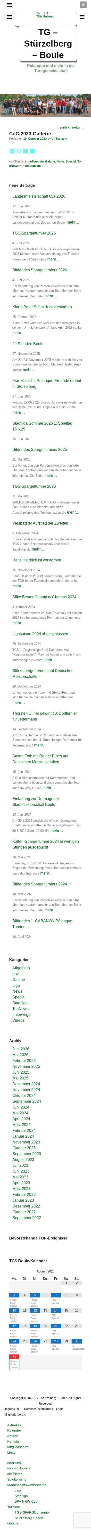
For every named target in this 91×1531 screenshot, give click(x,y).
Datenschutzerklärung (38, 1409)
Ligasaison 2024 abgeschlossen (40, 634)
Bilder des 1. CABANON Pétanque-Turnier (43, 924)
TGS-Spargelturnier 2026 (34, 233)
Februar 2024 (24, 1130)
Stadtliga (20, 1003)
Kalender (14, 1430)
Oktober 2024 (24, 1096)
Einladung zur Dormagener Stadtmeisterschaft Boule (35, 802)
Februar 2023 (24, 1194)
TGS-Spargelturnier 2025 (34, 486)
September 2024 (26, 1101)
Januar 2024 (23, 1136)
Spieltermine (16, 1479)
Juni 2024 (20, 1107)
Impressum (11, 1409)
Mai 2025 (20, 1078)
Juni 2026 (20, 1049)
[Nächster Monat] (77, 1271)
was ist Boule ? (18, 1468)
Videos (18, 1020)
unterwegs (21, 1015)
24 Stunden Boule (27, 344)
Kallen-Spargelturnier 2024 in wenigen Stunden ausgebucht (45, 844)
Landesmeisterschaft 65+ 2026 (38, 196)
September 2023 (26, 1154)
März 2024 (21, 1125)
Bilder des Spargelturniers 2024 (39, 884)
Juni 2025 (20, 1072)
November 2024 (26, 1090)
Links (11, 1452)
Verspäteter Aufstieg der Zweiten (40, 523)
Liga (16, 985)
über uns (14, 1463)
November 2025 (26, 1066)
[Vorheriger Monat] (14, 1271)
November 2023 (26, 1142)
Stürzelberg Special (29, 1518)
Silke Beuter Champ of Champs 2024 (44, 597)
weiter (78, 127)
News (60, 161)
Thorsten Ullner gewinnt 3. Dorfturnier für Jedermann (44, 716)
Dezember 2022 (26, 1206)
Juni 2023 (20, 1171)
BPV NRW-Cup (26, 1501)
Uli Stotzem (59, 138)
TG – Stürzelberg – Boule (48, 43)
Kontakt (13, 1441)
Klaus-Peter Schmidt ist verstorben (42, 307)
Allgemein (37, 161)
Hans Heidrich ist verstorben (36, 560)
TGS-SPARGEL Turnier (32, 1512)
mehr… (73, 222)
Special (71, 161)
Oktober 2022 (24, 1212)
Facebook (45, 82)
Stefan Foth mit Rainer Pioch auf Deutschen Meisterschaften (40, 759)
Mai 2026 (20, 1055)
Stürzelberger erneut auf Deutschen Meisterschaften (43, 674)
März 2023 (21, 1189)
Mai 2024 (20, 1113)
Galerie (50, 161)
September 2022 (26, 1218)
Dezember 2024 (26, 1084)
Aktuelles (14, 1425)
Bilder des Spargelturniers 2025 (39, 449)
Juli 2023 (20, 1165)
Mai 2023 (20, 1177)
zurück (62, 127)
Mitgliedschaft (17, 1447)
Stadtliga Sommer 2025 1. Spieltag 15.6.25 (42, 426)
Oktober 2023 (24, 1148)
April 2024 (21, 1119)
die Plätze (14, 1474)
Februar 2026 (24, 1061)
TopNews (20, 1009)
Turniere (13, 1507)
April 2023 (21, 1183)
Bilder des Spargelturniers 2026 (39, 270)
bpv (15, 974)
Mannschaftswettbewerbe (27, 1485)
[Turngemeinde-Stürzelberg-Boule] (45, 105)
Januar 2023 (23, 1200)
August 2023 (23, 1160)
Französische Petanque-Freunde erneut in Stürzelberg (46, 384)
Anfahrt (12, 1436)
